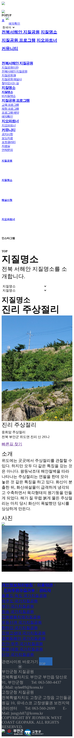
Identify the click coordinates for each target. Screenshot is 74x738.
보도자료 (7, 138)
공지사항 (7, 134)
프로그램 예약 (10, 112)
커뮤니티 (10, 48)
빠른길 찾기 (12, 444)
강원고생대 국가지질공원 (24, 633)
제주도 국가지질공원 (20, 601)
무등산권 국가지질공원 (22, 622)
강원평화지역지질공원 (21, 617)
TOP (5, 251)
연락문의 (7, 150)
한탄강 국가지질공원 (20, 628)
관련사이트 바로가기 (20, 662)
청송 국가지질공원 (18, 612)
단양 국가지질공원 (18, 654)
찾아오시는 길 (10, 83)
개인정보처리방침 (17, 585)
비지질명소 (9, 96)
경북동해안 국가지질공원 (24, 638)
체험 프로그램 (10, 108)
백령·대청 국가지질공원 (22, 649)
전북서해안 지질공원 (21, 32)
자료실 (6, 146)
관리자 (45, 590)
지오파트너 (47, 40)
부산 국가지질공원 (18, 606)
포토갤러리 (9, 142)
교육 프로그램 (10, 104)
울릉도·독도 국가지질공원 (24, 595)
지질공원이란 (10, 67)
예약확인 (14, 23)
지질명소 (49, 32)
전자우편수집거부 (19, 590)
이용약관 (45, 585)
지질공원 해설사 (12, 79)
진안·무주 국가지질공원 (22, 644)
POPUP (7, 15)
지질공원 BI (9, 75)
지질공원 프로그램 (19, 40)
